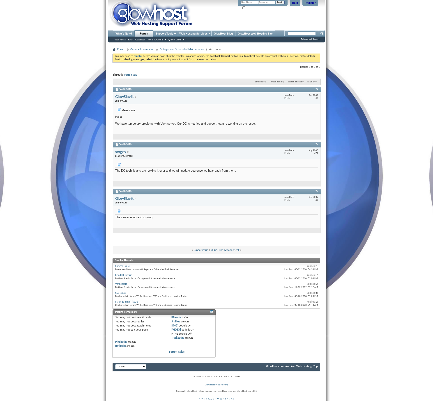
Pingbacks (121, 341)
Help (295, 3)
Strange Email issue (126, 301)
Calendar (140, 39)
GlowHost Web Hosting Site (255, 33)
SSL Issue (120, 292)
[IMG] (174, 325)
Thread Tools (275, 82)
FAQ (130, 39)
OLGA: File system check (225, 250)
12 (228, 399)
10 (221, 399)
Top (315, 366)
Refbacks (120, 346)
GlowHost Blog (223, 33)
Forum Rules (176, 351)
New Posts (120, 39)
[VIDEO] (176, 329)
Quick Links (175, 39)
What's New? (123, 33)
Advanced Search (310, 39)
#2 (317, 144)
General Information (142, 49)
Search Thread (295, 82)
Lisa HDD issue (123, 275)
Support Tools (164, 33)
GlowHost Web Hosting (216, 385)
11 (224, 399)
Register (310, 3)
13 (232, 399)
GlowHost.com (274, 366)
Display (311, 82)
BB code (176, 317)
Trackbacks (177, 337)
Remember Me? (254, 8)
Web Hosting (304, 366)
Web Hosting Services (193, 33)
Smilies (175, 321)
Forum (144, 33)
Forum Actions (156, 39)
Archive (290, 366)
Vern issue (130, 75)
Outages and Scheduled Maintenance (182, 49)
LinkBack (259, 82)
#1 (317, 89)
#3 (317, 191)
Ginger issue (201, 250)
